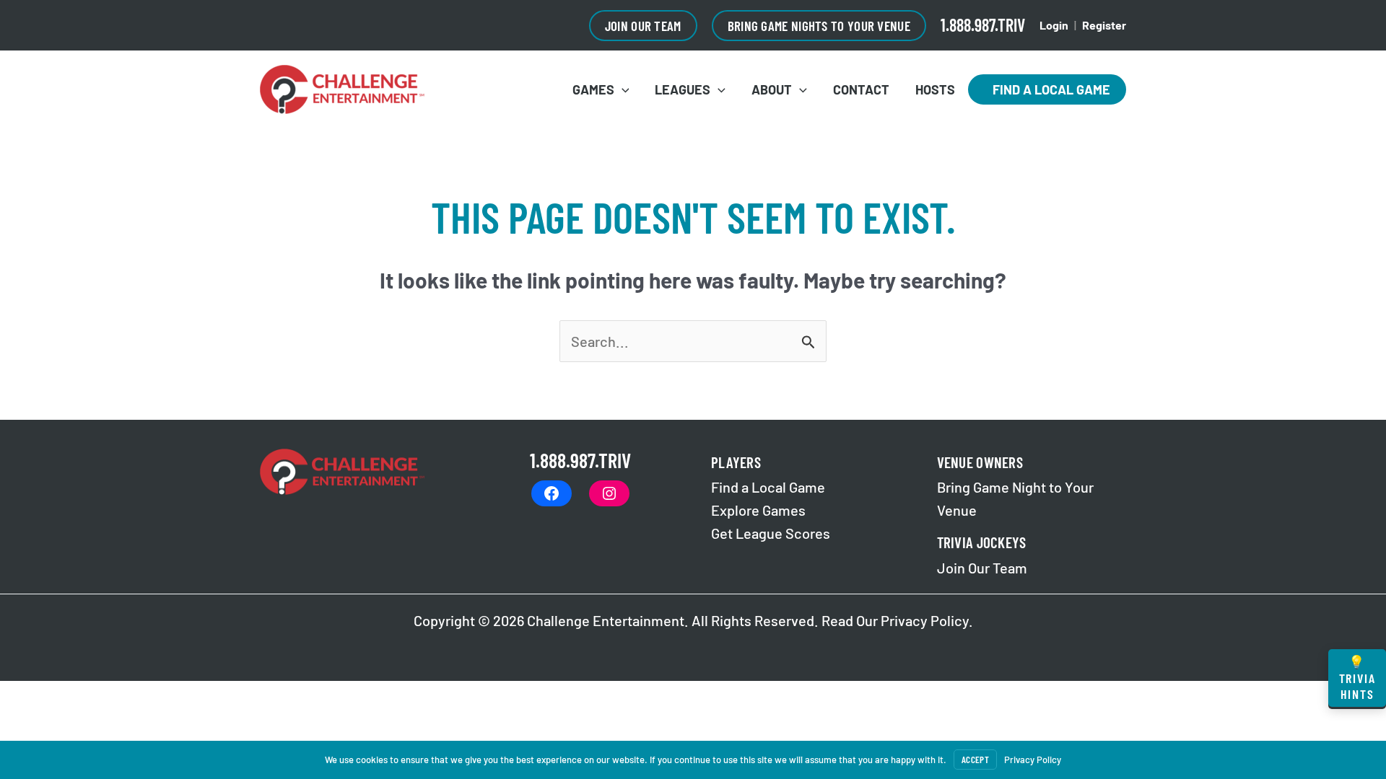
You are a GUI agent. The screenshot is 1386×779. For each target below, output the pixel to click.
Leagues (682, 89)
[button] (643, 25)
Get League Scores (770, 533)
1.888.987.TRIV (983, 24)
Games (593, 89)
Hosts (935, 89)
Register (1104, 25)
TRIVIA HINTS (1357, 677)
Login (1054, 25)
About (771, 89)
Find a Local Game (1047, 89)
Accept (975, 759)
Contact (861, 89)
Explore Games (758, 510)
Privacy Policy (925, 620)
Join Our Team (982, 567)
